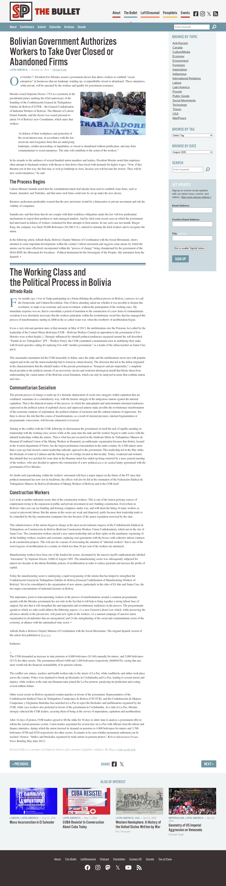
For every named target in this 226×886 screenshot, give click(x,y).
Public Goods (181, 96)
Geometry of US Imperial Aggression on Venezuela (185, 828)
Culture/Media (181, 51)
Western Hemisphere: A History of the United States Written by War (138, 825)
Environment (180, 60)
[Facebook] (195, 14)
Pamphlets (170, 13)
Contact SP (135, 859)
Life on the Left (126, 749)
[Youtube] (128, 867)
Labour (177, 82)
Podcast (104, 859)
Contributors (27, 27)
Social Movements (184, 100)
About (116, 13)
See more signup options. (196, 197)
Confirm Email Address (186, 219)
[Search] (214, 27)
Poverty (177, 91)
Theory (177, 109)
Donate (82, 27)
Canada (178, 47)
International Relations (187, 78)
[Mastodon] (107, 867)
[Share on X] (122, 764)
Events (185, 13)
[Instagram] (202, 14)
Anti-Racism (180, 43)
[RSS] (215, 14)
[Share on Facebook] (114, 764)
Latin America (19, 69)
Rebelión (46, 635)
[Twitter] (209, 14)
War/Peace (179, 118)
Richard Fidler (60, 69)
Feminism (179, 65)
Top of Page (165, 859)
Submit (42, 27)
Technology (180, 104)
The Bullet (130, 13)
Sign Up (180, 259)
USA (176, 113)
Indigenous (179, 74)
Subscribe (55, 27)
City (179, 233)
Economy (178, 56)
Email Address (180, 205)
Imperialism (180, 69)
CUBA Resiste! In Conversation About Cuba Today (83, 825)
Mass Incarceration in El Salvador (32, 822)
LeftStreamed (150, 13)
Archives (69, 27)
